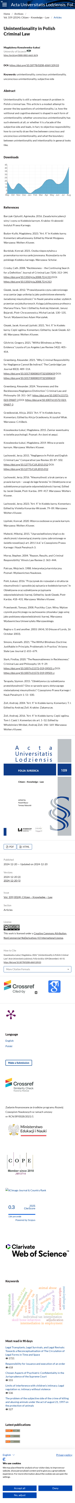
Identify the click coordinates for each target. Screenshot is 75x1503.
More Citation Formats (18, 969)
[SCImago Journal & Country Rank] (25, 1190)
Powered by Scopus (25, 1220)
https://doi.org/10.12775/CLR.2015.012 (26, 464)
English (9, 1040)
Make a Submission (18, 1062)
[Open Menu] (4, 4)
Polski (8, 1046)
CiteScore (29, 1207)
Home (7, 13)
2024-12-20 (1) (12, 880)
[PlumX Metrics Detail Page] (11, 1014)
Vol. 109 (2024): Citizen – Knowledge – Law (26, 17)
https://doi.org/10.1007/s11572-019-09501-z (29, 668)
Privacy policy (64, 1454)
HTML (25, 846)
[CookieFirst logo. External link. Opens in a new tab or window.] (4, 1459)
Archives (18, 13)
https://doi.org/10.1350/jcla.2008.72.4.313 (28, 277)
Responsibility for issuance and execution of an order (35, 1363)
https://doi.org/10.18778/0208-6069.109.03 (34, 65)
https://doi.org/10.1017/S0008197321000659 (29, 373)
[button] (9, 1455)
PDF (11, 846)
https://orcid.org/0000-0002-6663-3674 (21, 55)
